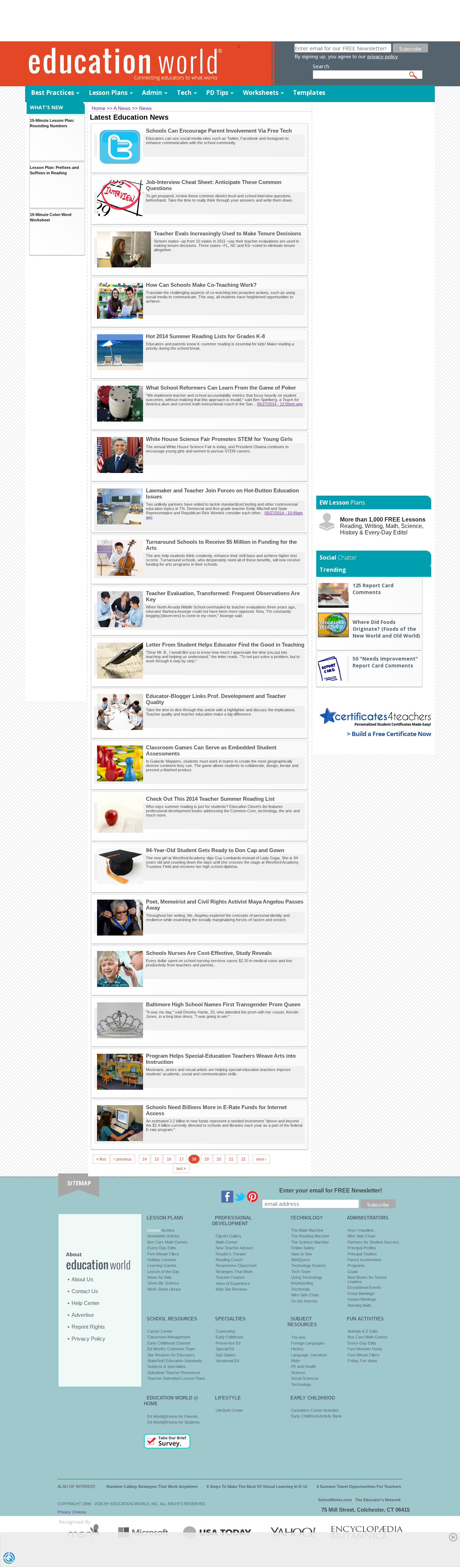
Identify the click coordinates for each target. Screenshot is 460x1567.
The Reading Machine (310, 1236)
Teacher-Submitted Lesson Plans (176, 1378)
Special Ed (225, 1349)
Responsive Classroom (236, 1265)
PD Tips (217, 92)
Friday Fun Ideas (362, 1361)
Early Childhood (229, 1337)
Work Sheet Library (164, 1289)
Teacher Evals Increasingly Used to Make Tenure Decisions (227, 233)
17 (181, 1159)
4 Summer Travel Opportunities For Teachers (359, 1486)
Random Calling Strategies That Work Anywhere (152, 1486)
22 (243, 1159)
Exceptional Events (364, 1287)
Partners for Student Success (373, 1242)
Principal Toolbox (362, 1254)
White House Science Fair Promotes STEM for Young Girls (219, 439)
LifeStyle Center (229, 1410)
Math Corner (227, 1242)
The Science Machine (310, 1242)
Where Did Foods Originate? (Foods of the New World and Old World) (386, 629)
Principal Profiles (362, 1248)
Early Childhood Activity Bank (316, 1416)
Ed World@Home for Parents (172, 1416)
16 (169, 1159)
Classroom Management (168, 1337)
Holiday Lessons (161, 1260)
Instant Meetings (362, 1299)
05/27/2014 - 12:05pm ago (280, 404)
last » (181, 1168)
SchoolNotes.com (335, 1500)
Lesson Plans (108, 92)
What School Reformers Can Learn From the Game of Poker (221, 388)
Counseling (225, 1331)
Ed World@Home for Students (173, 1422)
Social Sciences (305, 1378)
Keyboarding (302, 1283)
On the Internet (304, 1301)
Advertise (83, 1315)
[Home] (131, 63)
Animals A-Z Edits (363, 1331)
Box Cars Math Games (167, 1242)
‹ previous (123, 1159)
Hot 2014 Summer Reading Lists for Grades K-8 (205, 336)
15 (157, 1159)
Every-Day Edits (161, 1248)
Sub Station (225, 1355)
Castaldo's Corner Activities (315, 1410)
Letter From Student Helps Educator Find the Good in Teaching (225, 645)
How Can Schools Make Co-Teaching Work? (201, 285)
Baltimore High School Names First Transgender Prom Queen (223, 1004)
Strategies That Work (234, 1271)
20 (219, 1159)
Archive (167, 1230)
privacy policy (382, 56)
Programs (356, 1265)
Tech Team (300, 1271)
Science (298, 1372)
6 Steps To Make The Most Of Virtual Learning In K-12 (257, 1486)
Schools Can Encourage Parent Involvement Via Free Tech (219, 131)
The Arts (298, 1337)
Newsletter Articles (163, 1236)
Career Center (159, 1331)
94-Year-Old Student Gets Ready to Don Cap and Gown (215, 850)
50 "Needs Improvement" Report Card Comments (385, 662)
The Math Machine (307, 1230)
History (297, 1349)
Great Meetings (361, 1293)
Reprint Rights (88, 1327)
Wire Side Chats (305, 1295)
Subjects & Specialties (166, 1366)
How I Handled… (362, 1230)
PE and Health (303, 1366)
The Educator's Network (378, 1500)
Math (295, 1361)
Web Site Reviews (231, 1289)
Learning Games (161, 1265)
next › (261, 1159)
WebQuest (300, 1260)
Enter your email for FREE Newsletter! (330, 1190)
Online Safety (302, 1248)
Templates (309, 92)
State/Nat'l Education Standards (174, 1361)
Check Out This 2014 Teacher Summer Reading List (210, 799)
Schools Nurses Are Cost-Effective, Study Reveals (209, 953)
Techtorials (300, 1289)
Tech (184, 92)
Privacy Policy (88, 1339)
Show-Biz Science (163, 1283)
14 (144, 1159)
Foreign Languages (308, 1343)
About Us (82, 1279)
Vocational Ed (227, 1361)
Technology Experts (308, 1265)
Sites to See (301, 1254)
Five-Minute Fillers (163, 1254)
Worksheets (261, 92)
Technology (301, 1384)
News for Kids (159, 1277)
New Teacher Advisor (234, 1248)
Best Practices (52, 92)
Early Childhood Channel (168, 1343)
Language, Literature (309, 1355)
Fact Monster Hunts (365, 1349)
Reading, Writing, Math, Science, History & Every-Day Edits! (383, 526)
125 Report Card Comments (373, 589)
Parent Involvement (364, 1260)
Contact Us (85, 1291)
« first (101, 1159)
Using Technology (306, 1277)
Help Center (86, 1303)
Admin (152, 92)
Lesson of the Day (163, 1271)
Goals (353, 1271)
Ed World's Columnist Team (171, 1349)
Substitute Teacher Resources (174, 1372)
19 (206, 1159)
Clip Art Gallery (229, 1236)
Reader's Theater (231, 1254)
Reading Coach (229, 1260)
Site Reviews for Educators (171, 1355)
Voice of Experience (233, 1283)
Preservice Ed (228, 1343)
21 (231, 1159)
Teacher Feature (230, 1277)
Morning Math (359, 1305)
